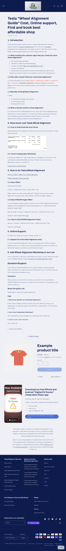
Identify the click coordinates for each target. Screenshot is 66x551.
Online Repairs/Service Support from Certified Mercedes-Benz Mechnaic (31, 466)
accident (48, 47)
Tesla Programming (9, 486)
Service (36, 509)
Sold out (49, 369)
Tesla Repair (7, 466)
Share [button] (41, 376)
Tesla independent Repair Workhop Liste (11, 481)
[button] (3, 6)
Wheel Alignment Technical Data (18, 178)
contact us (48, 444)
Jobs (45, 481)
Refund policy (31, 543)
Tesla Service (8, 463)
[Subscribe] (24, 523)
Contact (46, 478)
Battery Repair (8, 489)
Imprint (46, 485)
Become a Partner (49, 466)
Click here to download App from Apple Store (40, 416)
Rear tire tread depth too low (33, 66)
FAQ (45, 474)
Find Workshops (9, 501)
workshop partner (21, 447)
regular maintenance (26, 47)
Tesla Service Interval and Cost (11, 475)
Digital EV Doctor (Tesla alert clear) (17, 543)
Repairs (36, 505)
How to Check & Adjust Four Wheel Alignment (23, 174)
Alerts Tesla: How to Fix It (41, 501)
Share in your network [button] (16, 329)
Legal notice (59, 545)
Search (46, 463)
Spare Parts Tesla (39, 512)
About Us (46, 470)
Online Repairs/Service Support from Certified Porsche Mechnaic (30, 474)
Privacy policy (39, 543)
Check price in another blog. (17, 166)
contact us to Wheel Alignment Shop (40, 259)
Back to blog (34, 336)
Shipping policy (58, 543)
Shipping (46, 357)
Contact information (49, 545)
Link (27, 215)
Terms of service (49, 543)
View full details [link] (55, 376)
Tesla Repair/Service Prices (12, 470)
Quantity (39, 360)
